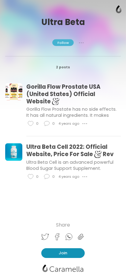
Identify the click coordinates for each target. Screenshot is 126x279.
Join (63, 253)
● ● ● (81, 42)
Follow (63, 42)
